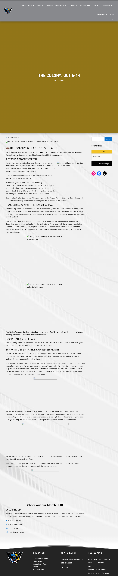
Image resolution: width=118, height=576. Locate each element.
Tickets (72, 5)
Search (108, 139)
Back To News (13, 137)
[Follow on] (62, 567)
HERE (60, 505)
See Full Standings (102, 164)
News (39, 5)
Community (107, 5)
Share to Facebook (15, 524)
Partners (101, 14)
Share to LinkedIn (15, 528)
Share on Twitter (14, 520)
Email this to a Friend (16, 532)
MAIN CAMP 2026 (27, 5)
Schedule (59, 5)
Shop (112, 14)
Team (48, 5)
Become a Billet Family (90, 5)
